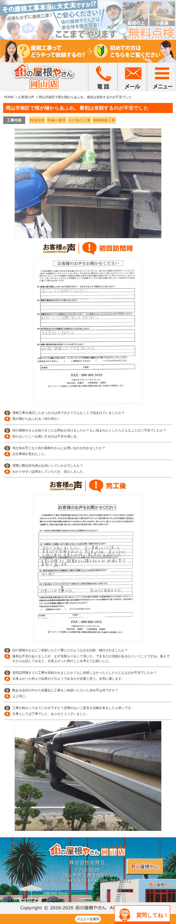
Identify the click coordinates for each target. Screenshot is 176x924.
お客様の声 (26, 97)
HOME (9, 97)
